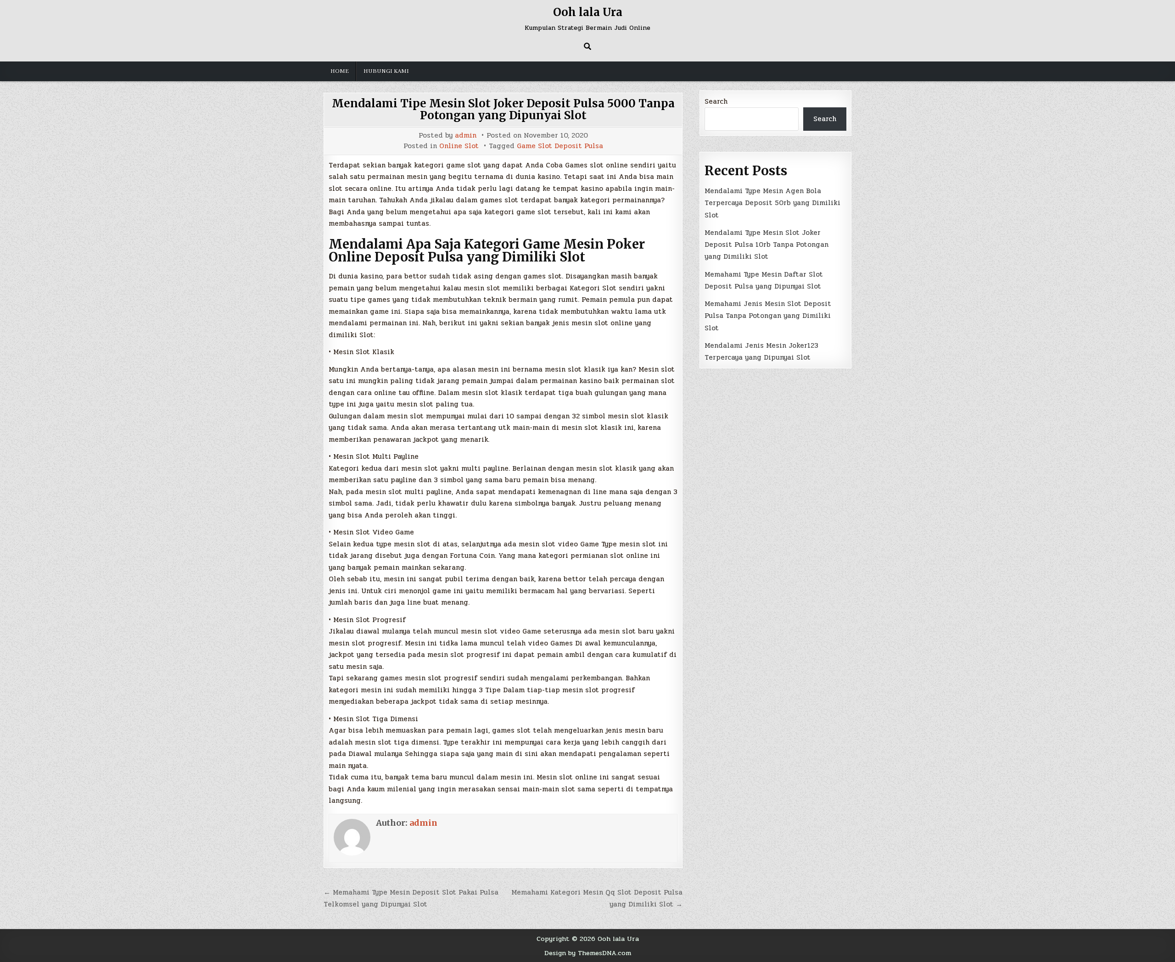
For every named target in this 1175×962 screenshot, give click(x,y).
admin (465, 135)
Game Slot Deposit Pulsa (560, 146)
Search (716, 101)
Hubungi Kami (386, 71)
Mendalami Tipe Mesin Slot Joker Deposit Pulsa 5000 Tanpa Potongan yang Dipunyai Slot (503, 109)
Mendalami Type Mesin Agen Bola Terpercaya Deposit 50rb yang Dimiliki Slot (772, 203)
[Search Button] (587, 46)
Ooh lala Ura (587, 12)
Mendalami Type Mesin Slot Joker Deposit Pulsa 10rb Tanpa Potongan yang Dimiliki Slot (766, 244)
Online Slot (459, 146)
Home (339, 71)
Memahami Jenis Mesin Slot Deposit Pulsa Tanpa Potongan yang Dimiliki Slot (768, 316)
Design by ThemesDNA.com (587, 953)
